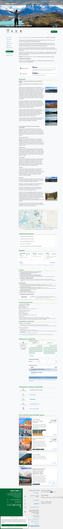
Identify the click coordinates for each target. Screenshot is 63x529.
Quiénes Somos (36, 517)
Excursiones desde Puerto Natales (37, 37)
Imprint (20, 527)
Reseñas (9, 45)
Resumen (9, 37)
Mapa (9, 41)
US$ (56, 1)
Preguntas (10, 53)
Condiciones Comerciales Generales (28, 334)
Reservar (54, 31)
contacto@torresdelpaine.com (15, 499)
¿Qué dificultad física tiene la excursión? (27, 238)
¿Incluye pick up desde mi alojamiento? (26, 236)
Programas (54, 3)
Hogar (20, 37)
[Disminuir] (39, 361)
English (46, 1)
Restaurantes (43, 3)
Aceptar (14, 525)
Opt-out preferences (10, 527)
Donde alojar (37, 3)
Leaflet (48, 227)
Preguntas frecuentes (10, 43)
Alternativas (10, 55)
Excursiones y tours (26, 37)
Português (50, 1)
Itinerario (9, 39)
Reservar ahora (53, 483)
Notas (9, 49)
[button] (26, 517)
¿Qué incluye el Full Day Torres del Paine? (27, 241)
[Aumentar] (56, 361)
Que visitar (32, 3)
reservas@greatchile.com (34, 404)
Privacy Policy (49, 379)
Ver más (54, 434)
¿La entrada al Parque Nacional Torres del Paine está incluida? (30, 246)
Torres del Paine (26, 3)
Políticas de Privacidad (16, 527)
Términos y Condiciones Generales (33, 519)
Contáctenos (36, 523)
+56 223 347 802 (10, 1)
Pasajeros (31, 361)
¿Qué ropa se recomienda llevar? (25, 243)
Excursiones (49, 3)
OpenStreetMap (55, 227)
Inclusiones (10, 47)
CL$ (54, 1)
